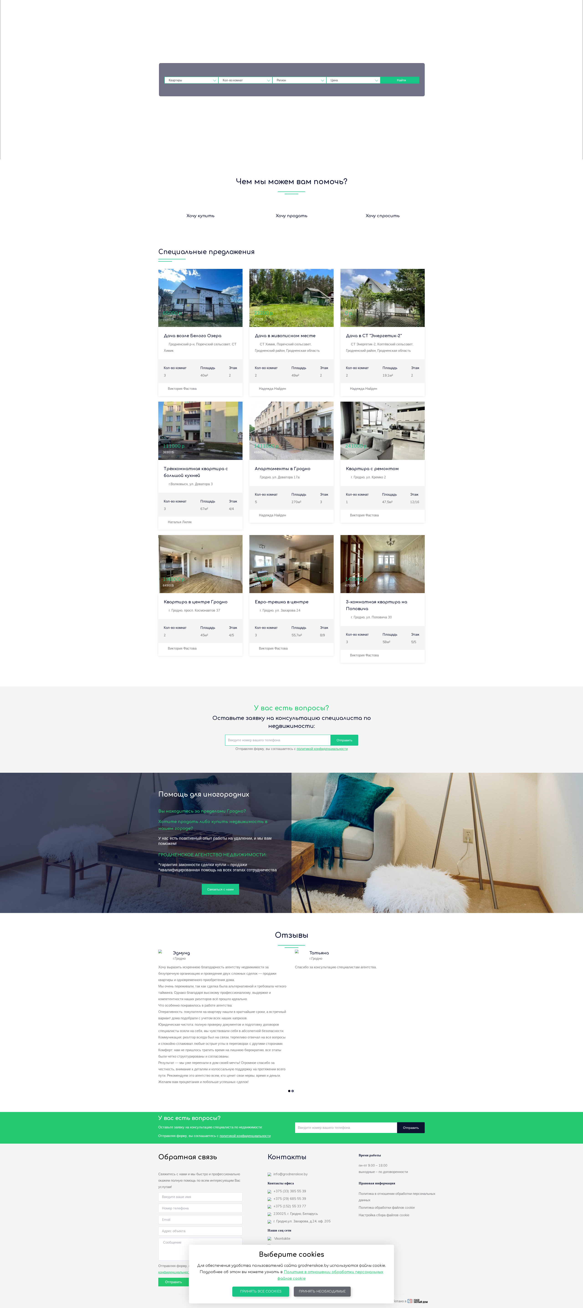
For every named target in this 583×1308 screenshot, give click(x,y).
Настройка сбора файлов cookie (384, 1215)
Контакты (388, 18)
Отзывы (337, 18)
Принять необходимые (322, 1291)
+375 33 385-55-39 (339, 7)
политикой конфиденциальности (322, 749)
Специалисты (414, 18)
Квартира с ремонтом (372, 469)
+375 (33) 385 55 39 (290, 1191)
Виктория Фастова (182, 388)
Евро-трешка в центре (281, 602)
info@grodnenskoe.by (291, 1174)
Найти (401, 80)
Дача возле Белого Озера (192, 336)
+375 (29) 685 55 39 (290, 1198)
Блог (271, 18)
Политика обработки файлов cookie (387, 1207)
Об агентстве (293, 18)
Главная (231, 18)
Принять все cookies (260, 1291)
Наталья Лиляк (180, 522)
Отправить (344, 740)
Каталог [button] (251, 18)
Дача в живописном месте (285, 336)
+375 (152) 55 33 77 (290, 1206)
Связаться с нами (220, 889)
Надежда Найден (272, 388)
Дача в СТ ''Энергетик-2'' (374, 336)
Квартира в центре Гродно (196, 602)
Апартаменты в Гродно (282, 469)
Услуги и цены (362, 18)
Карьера (317, 18)
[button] (289, 1091)
